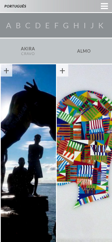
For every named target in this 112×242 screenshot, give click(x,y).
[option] (28, 51)
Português (15, 6)
